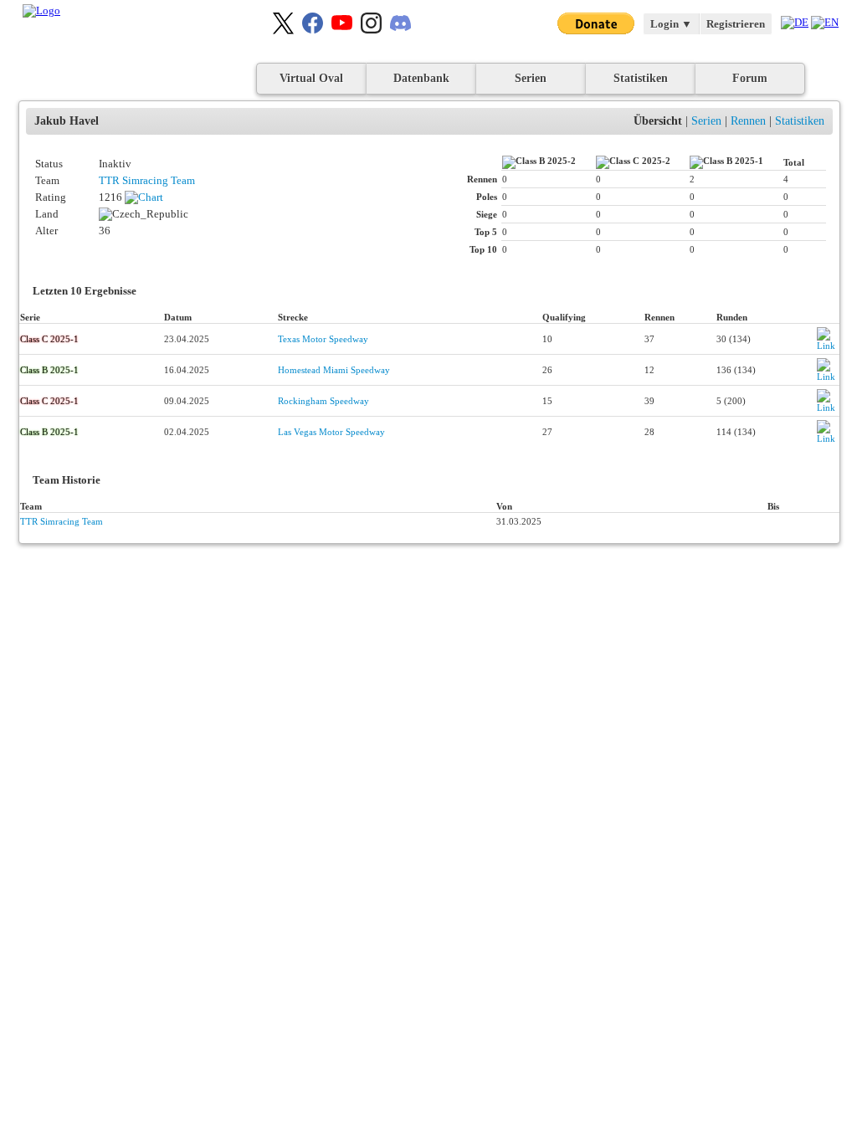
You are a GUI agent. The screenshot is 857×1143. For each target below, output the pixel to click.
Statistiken (640, 78)
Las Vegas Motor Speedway (331, 432)
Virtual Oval (311, 78)
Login (671, 24)
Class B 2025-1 (49, 370)
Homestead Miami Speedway (334, 370)
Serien (531, 78)
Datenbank (421, 78)
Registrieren (735, 24)
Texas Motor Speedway (323, 339)
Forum (749, 78)
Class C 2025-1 (49, 339)
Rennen (748, 121)
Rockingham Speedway (323, 401)
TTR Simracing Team (147, 180)
